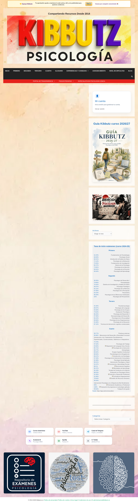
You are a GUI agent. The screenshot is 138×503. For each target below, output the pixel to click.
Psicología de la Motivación (121, 261)
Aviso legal (74, 500)
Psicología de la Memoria (121, 288)
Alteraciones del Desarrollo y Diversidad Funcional (114, 335)
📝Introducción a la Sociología (120, 356)
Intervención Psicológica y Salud (119, 362)
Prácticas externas (123, 333)
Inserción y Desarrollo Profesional (119, 374)
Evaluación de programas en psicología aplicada (115, 387)
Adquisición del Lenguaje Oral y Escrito (117, 346)
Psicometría (125, 292)
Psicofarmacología (123, 306)
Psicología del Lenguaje (122, 308)
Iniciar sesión (99, 109)
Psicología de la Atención (122, 267)
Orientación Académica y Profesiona (118, 385)
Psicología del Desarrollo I (121, 280)
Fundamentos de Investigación (120, 263)
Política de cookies (64, 500)
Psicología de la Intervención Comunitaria (117, 358)
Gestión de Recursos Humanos (120, 378)
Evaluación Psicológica (122, 312)
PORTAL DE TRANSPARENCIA (43, 81)
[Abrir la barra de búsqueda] (132, 76)
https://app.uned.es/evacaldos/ (105, 391)
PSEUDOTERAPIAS (65, 81)
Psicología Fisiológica (123, 286)
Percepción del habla (19, 102)
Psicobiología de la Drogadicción (119, 354)
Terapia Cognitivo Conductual (120, 352)
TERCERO (38, 71)
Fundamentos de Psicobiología (120, 255)
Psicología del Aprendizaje (121, 271)
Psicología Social (124, 257)
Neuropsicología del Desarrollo (120, 316)
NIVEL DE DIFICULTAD (116, 71)
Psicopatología (125, 282)
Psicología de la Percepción (121, 290)
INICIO (7, 71)
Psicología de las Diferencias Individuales (117, 294)
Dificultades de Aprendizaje (121, 368)
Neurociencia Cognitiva (122, 366)
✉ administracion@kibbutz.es (101, 500)
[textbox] (120, 255)
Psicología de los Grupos (122, 310)
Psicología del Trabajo (122, 344)
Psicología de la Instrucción (121, 348)
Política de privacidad (50, 500)
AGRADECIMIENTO (99, 71)
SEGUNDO (27, 71)
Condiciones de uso (84, 500)
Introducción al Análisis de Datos (119, 259)
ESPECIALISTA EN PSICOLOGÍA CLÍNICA (91, 81)
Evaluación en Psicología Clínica (119, 372)
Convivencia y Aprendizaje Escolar (119, 364)
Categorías (96, 416)
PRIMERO (16, 71)
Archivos (95, 230)
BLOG (130, 71)
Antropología (125, 350)
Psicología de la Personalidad (120, 318)
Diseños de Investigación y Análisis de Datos (116, 284)
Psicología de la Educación (121, 322)
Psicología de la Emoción (122, 269)
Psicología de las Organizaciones (119, 320)
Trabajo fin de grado (123, 389)
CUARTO (48, 71)
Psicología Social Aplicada (121, 360)
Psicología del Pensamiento (121, 296)
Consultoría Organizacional (121, 376)
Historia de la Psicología (122, 265)
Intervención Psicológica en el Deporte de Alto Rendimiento (111, 383)
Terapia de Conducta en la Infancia (119, 370)
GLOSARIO (59, 71)
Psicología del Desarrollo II (121, 314)
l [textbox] (118, 385)
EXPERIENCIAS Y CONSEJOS (77, 71)
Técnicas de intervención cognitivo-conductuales (115, 324)
